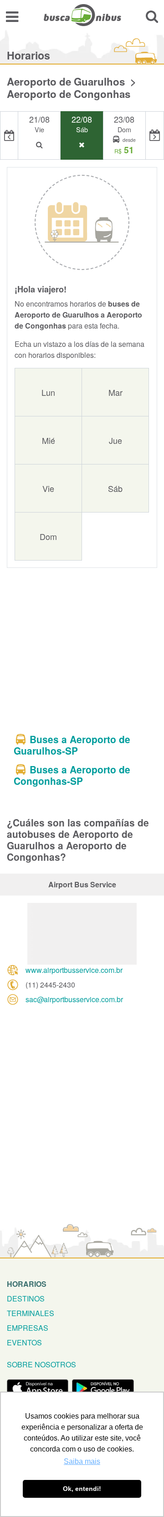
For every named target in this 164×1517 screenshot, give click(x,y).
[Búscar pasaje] (152, 16)
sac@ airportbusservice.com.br (74, 999)
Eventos (24, 1342)
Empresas (27, 1328)
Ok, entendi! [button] (82, 1488)
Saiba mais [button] (82, 1461)
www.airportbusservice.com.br (74, 970)
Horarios (26, 1284)
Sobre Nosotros (41, 1364)
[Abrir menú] (12, 16)
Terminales (30, 1313)
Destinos (26, 1298)
